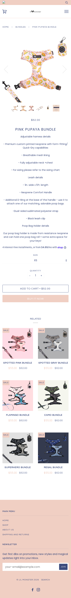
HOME (5, 520)
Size (35, 255)
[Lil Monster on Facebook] (32, 590)
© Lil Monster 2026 (28, 580)
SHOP (5, 525)
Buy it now (35, 298)
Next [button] (62, 69)
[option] (35, 69)
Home (5, 27)
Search (45, 580)
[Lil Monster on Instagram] (38, 590)
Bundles (21, 27)
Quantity (35, 271)
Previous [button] (8, 69)
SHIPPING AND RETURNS (15, 535)
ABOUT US (8, 530)
